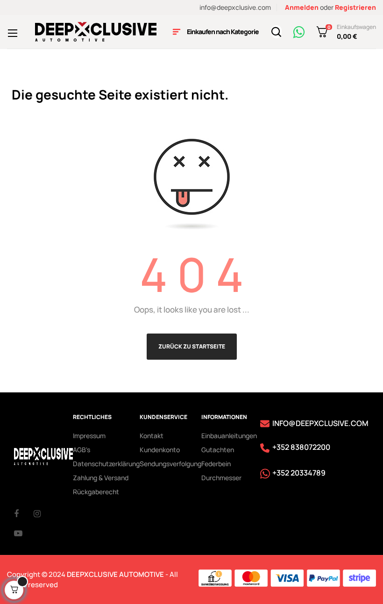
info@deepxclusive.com (235, 7)
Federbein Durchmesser (221, 470)
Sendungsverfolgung (170, 463)
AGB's (81, 449)
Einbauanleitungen (229, 435)
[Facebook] (24, 513)
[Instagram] (43, 513)
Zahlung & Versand (100, 477)
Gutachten (217, 449)
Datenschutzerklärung (106, 463)
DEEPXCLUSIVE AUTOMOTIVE (115, 574)
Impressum (89, 435)
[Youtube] (24, 533)
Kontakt (151, 435)
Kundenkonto (160, 449)
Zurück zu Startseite (191, 346)
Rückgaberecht (96, 491)
